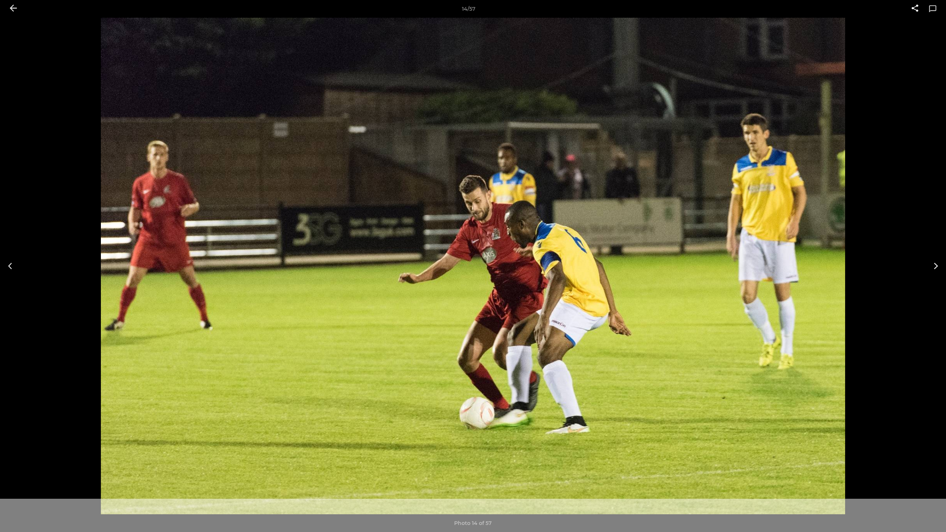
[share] (915, 9)
